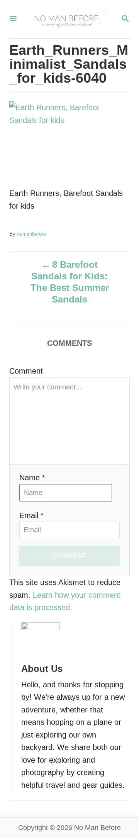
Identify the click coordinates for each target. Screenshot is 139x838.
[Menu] (13, 19)
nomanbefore (31, 234)
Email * (31, 515)
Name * (32, 477)
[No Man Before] (68, 19)
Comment (26, 371)
